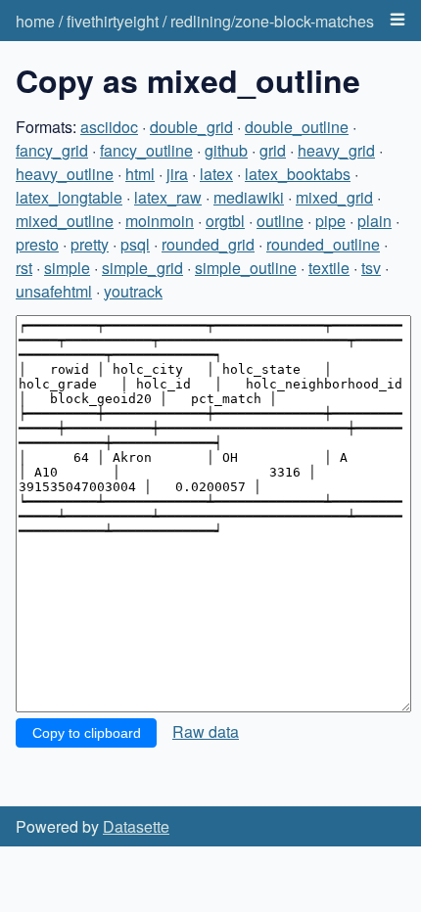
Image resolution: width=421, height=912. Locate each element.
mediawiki (248, 197)
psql (135, 244)
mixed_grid (334, 197)
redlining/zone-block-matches (272, 21)
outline (280, 220)
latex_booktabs (298, 173)
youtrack (133, 291)
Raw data (205, 731)
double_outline (297, 126)
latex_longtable (69, 197)
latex (216, 173)
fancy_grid (52, 150)
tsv (371, 267)
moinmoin (159, 220)
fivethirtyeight (113, 21)
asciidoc (109, 126)
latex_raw (168, 197)
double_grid (191, 126)
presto (37, 244)
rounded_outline (323, 244)
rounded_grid (208, 244)
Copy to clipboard (86, 733)
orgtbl (225, 220)
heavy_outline (65, 173)
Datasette (136, 826)
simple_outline (246, 267)
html (140, 173)
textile (329, 267)
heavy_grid (336, 150)
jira (177, 173)
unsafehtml (54, 291)
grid (272, 150)
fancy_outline (146, 150)
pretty (89, 244)
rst (24, 267)
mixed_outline (65, 220)
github (226, 150)
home (35, 21)
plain (374, 220)
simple (67, 267)
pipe (330, 220)
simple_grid (142, 267)
